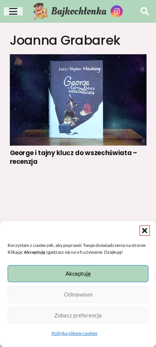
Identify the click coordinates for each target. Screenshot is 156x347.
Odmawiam (78, 294)
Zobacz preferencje (78, 315)
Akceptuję (78, 273)
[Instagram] (117, 11)
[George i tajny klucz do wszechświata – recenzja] (78, 100)
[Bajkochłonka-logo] (41, 11)
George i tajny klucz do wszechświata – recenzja (73, 157)
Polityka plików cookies (74, 333)
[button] (144, 230)
